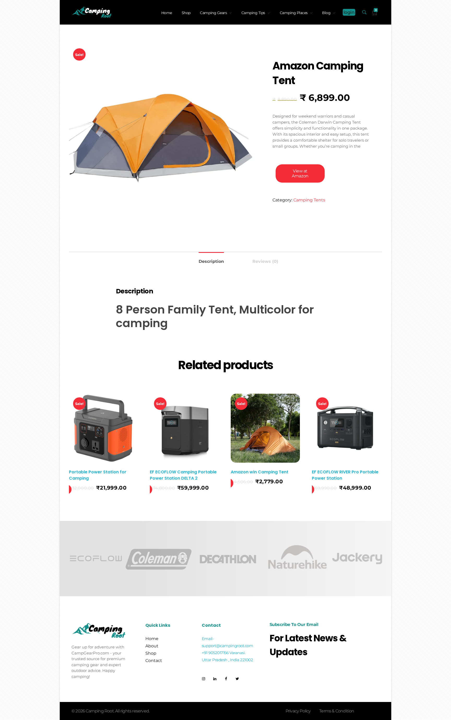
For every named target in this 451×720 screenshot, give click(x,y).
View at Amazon (300, 173)
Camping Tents (309, 200)
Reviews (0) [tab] (265, 261)
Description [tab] (211, 261)
